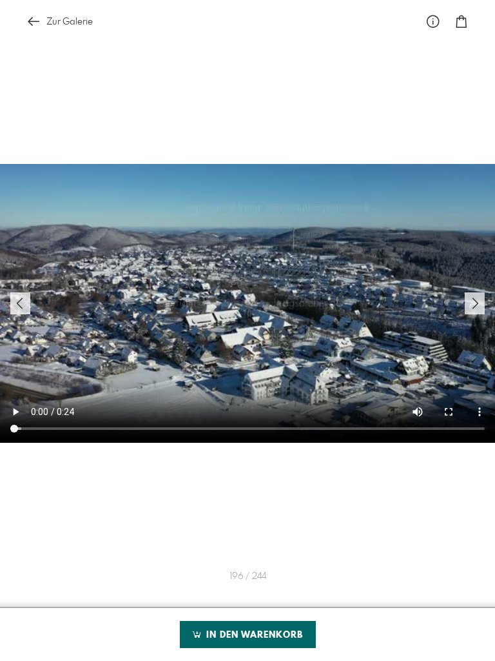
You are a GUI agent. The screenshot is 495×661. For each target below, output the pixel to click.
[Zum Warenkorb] (461, 21)
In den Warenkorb (253, 635)
